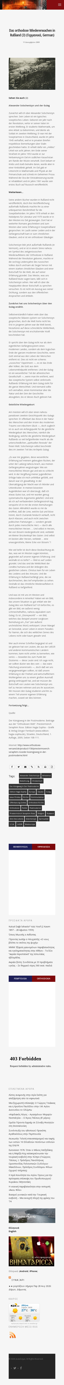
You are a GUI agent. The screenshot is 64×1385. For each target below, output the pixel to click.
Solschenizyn (31, 819)
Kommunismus (37, 797)
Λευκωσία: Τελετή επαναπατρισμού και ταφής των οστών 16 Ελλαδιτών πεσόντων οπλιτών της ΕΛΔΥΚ (32, 1142)
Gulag (48, 792)
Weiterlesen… (16, 192)
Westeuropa (30, 824)
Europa (32, 792)
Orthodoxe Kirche (36, 803)
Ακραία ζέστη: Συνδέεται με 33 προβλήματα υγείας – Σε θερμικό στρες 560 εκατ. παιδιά (31, 964)
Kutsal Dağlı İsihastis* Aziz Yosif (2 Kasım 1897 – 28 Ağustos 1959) (29, 928)
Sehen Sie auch (17, 97)
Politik (24, 808)
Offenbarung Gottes (18, 803)
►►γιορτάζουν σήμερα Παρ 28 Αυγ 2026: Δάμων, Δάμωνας (30, 1288)
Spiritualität (43, 819)
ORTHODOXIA (43, 978)
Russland (50, 813)
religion (41, 813)
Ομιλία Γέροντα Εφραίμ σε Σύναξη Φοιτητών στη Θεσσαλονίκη (31, 1124)
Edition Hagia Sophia (18, 792)
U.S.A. (12, 824)
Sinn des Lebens (16, 819)
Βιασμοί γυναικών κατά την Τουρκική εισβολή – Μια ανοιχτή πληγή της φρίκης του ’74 (32, 1198)
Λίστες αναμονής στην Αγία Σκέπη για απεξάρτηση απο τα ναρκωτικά (27, 1096)
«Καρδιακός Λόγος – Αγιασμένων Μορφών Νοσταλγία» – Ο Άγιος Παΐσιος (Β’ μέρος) (30, 1116)
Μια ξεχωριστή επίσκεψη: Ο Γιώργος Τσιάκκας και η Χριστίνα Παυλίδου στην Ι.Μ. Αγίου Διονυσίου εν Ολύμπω (32, 1106)
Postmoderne (35, 808)
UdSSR (19, 824)
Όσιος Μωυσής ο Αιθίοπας (22, 934)
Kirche (26, 797)
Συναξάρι (18, 1280)
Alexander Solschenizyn (30, 775)
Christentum (37, 781)
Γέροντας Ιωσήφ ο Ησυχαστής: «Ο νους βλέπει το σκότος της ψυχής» (29, 941)
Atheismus (46, 775)
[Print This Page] (45, 767)
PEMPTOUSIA (20, 978)
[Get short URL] (32, 767)
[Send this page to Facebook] (12, 767)
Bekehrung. (25, 781)
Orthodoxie (14, 808)
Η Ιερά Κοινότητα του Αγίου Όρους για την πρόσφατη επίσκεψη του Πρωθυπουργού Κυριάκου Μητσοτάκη (30, 1178)
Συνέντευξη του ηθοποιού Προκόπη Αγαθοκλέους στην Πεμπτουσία (27, 1132)
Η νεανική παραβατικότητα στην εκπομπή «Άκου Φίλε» (29, 1188)
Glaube (40, 792)
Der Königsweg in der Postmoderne (24, 786)
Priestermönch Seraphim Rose (22, 813)
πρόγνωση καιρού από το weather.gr (24, 1323)
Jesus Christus (15, 797)
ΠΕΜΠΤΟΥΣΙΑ (20, 846)
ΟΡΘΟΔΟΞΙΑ (44, 846)
